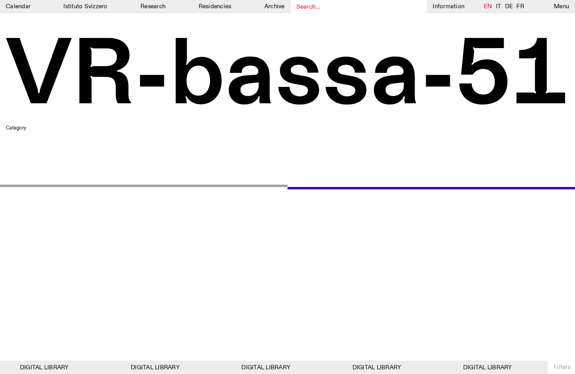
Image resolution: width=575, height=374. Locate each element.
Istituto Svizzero (85, 6)
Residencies (215, 6)
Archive (274, 6)
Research (152, 6)
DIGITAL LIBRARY (42, 367)
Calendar (18, 6)
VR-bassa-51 (287, 76)
